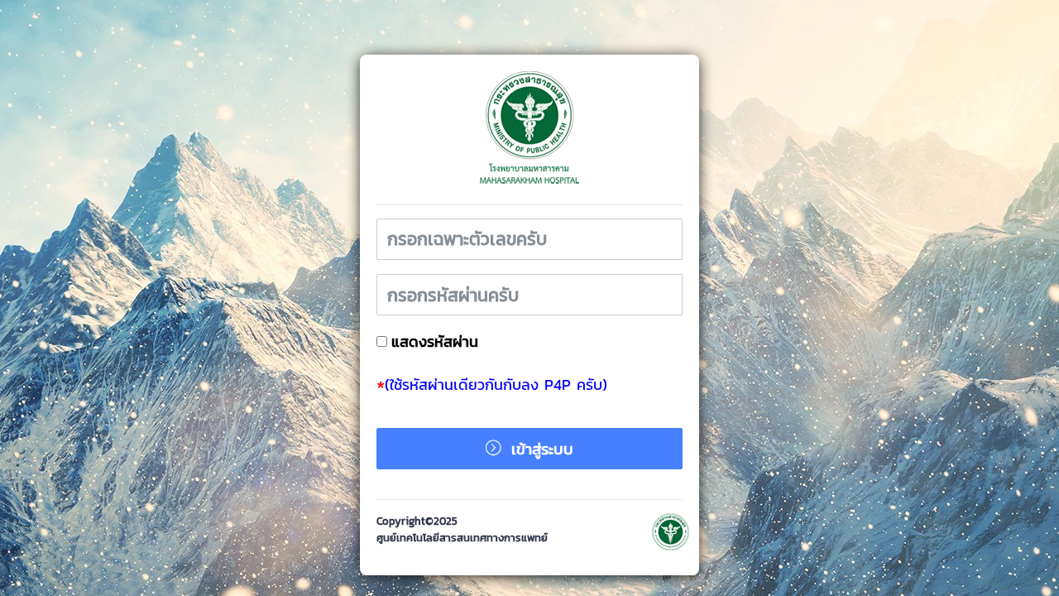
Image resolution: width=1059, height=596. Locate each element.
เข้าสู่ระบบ (539, 448)
